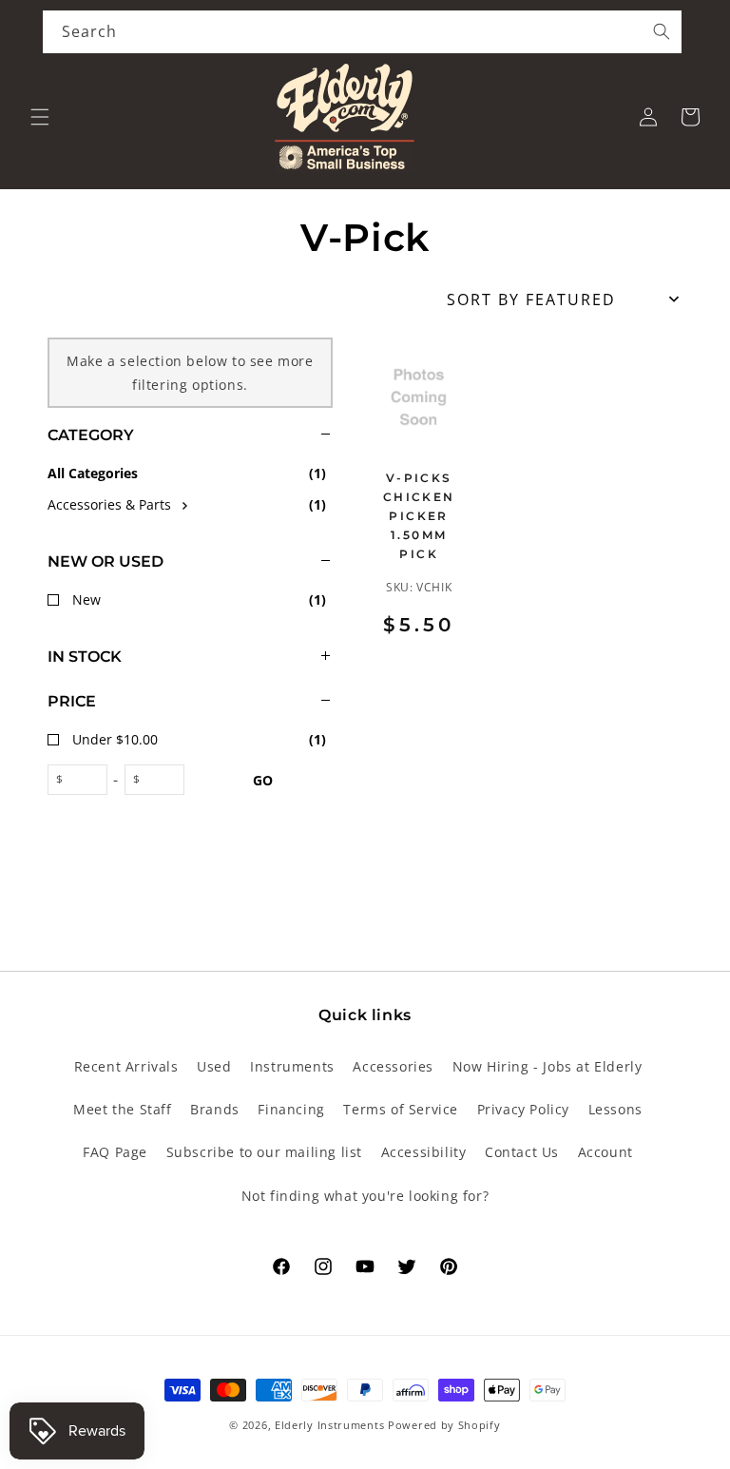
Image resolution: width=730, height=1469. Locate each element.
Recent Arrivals (126, 1066)
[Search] (661, 31)
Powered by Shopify (444, 1425)
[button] (40, 117)
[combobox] (362, 31)
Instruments (292, 1066)
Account (605, 1152)
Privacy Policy (523, 1109)
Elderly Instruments (329, 1425)
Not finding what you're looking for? (365, 1196)
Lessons (615, 1109)
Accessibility (424, 1152)
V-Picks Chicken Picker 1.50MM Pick (419, 515)
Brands (215, 1109)
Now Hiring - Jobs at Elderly (547, 1066)
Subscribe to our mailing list (264, 1152)
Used (214, 1066)
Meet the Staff (122, 1109)
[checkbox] (190, 504)
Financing (291, 1109)
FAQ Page (115, 1152)
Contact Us (522, 1152)
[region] (166, 583)
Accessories (393, 1066)
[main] (526, 513)
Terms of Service (400, 1109)
